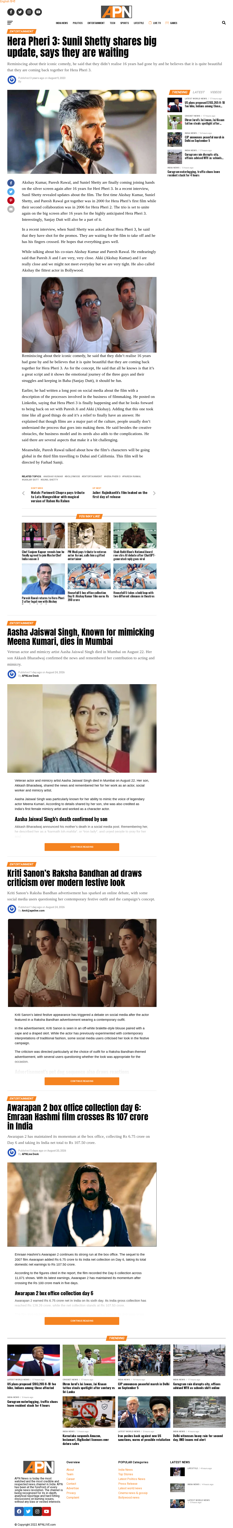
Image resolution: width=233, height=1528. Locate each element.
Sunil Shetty (50, 480)
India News (62, 23)
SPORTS (124, 23)
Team (69, 1474)
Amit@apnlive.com (33, 910)
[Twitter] (28, 1511)
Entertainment (96, 23)
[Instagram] (37, 1511)
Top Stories (125, 1474)
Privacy (71, 1493)
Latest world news (130, 1488)
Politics (77, 23)
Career (70, 1479)
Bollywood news (128, 1497)
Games (173, 23)
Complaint (72, 1497)
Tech (112, 23)
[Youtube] (46, 1511)
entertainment (92, 476)
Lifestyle (139, 23)
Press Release (127, 1483)
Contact (71, 1483)
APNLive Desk (30, 675)
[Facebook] (19, 1511)
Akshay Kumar (54, 476)
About (70, 1469)
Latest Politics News (131, 1479)
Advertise (72, 1488)
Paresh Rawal (132, 476)
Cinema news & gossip (133, 1493)
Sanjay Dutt (31, 480)
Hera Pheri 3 (112, 476)
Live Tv (157, 23)
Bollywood (73, 476)
